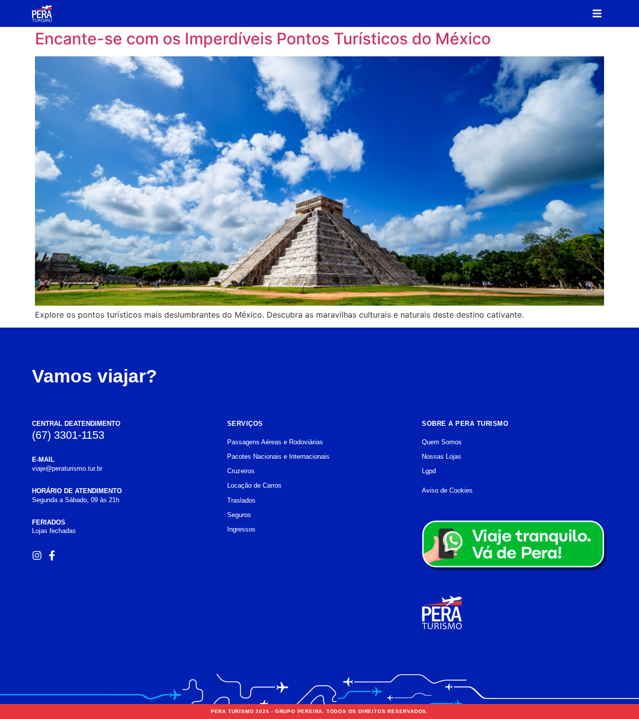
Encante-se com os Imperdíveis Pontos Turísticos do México (263, 38)
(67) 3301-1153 (68, 435)
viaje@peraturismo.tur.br (67, 468)
